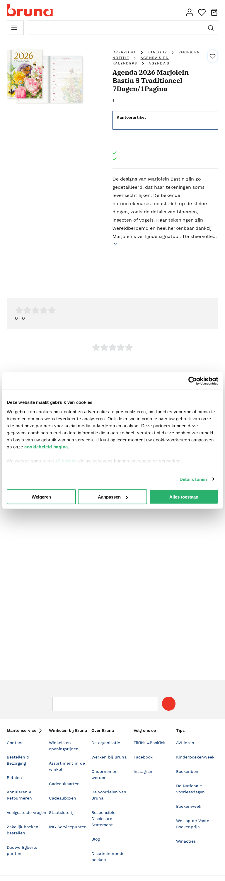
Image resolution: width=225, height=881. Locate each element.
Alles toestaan (183, 496)
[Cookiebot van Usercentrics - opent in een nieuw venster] (192, 381)
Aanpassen (109, 496)
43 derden (66, 460)
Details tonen (193, 479)
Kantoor (157, 52)
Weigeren (41, 496)
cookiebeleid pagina (46, 446)
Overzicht (124, 52)
